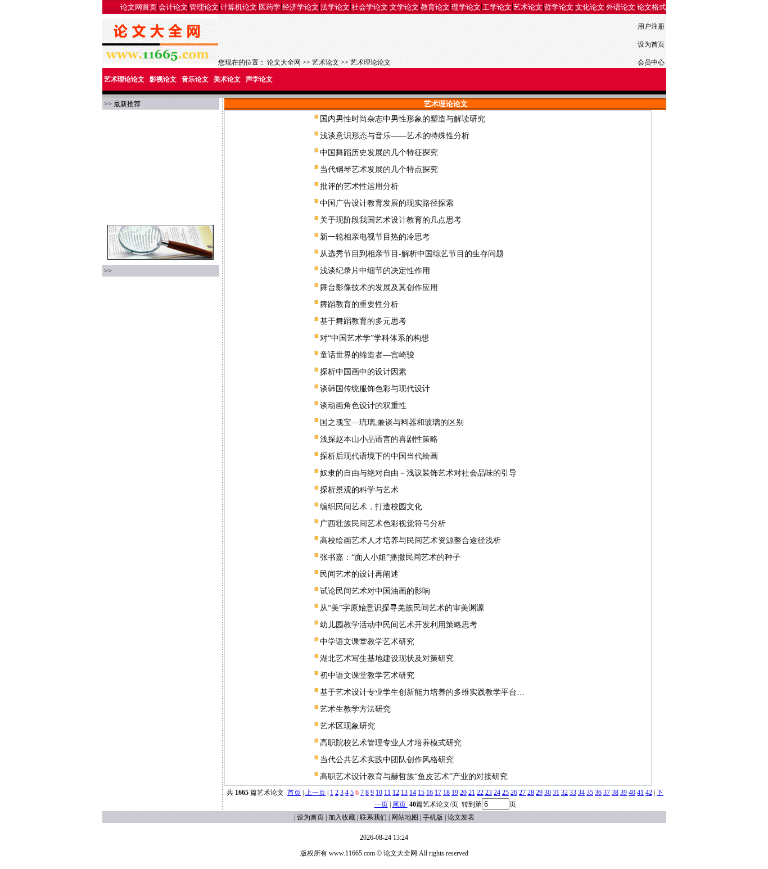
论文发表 (461, 817)
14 (412, 792)
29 (539, 792)
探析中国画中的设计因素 (363, 372)
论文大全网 (284, 62)
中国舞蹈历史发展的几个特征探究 (379, 152)
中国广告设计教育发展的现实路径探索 (387, 203)
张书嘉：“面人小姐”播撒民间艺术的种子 (390, 557)
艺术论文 (528, 7)
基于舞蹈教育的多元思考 (363, 321)
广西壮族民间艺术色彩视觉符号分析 (383, 523)
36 (598, 792)
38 (615, 792)
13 (404, 792)
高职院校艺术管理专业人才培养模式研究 (391, 743)
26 (514, 792)
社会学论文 (369, 7)
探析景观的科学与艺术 (359, 490)
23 (488, 792)
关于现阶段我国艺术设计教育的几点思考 (391, 220)
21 (471, 792)
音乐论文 (195, 79)
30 (547, 792)
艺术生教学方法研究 (355, 709)
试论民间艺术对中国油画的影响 (375, 591)
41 (640, 792)
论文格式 (651, 7)
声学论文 (259, 79)
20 (463, 792)
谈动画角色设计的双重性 (363, 405)
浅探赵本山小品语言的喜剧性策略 (379, 439)
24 (497, 792)
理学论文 (466, 7)
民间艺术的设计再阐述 (359, 574)
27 (522, 792)
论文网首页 (138, 7)
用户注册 (651, 26)
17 (438, 792)
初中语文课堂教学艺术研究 (367, 675)
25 (505, 792)
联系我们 (373, 817)
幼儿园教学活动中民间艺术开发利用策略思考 (398, 625)
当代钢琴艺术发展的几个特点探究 (379, 169)
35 (589, 792)
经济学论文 (300, 7)
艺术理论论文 (370, 62)
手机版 (433, 817)
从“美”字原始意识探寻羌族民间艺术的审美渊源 (402, 608)
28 (530, 792)
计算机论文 (238, 7)
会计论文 (173, 7)
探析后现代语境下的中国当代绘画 (379, 456)
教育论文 (435, 7)
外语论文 (620, 7)
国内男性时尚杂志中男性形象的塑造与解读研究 (402, 119)
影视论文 (163, 79)
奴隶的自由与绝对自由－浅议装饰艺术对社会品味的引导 (418, 473)
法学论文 (335, 7)
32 (564, 792)
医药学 (270, 7)
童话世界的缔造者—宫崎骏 (367, 355)
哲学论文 (558, 7)
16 (429, 792)
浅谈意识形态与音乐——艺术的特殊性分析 (394, 136)
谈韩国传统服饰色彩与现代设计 (375, 388)
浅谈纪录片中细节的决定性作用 (375, 270)
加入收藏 (341, 817)
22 (480, 792)
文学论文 (404, 7)
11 (387, 792)
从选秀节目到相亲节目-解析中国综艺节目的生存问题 (412, 254)
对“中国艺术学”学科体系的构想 (374, 338)
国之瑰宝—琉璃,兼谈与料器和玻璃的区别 (392, 422)
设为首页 (651, 44)
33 (573, 792)
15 (421, 792)
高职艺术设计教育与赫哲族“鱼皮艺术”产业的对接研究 (414, 776)
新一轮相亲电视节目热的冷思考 (375, 237)
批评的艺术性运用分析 (359, 186)
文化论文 (589, 7)
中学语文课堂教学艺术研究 (367, 641)
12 (395, 792)
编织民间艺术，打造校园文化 (371, 507)
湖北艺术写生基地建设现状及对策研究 (387, 658)
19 (454, 792)
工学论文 (497, 7)
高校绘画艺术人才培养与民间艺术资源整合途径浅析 (410, 540)
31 (556, 792)
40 (632, 792)
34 (581, 792)
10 (379, 792)
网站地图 (404, 817)
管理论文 (204, 7)
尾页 (400, 804)
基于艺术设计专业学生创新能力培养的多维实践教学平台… (422, 692)
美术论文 (227, 79)
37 (606, 792)
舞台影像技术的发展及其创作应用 (379, 287)
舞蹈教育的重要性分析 (359, 304)
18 (446, 792)
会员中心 (651, 62)
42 (648, 792)
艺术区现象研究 (347, 726)
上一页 (315, 792)
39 (623, 792)
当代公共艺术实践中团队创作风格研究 (387, 759)
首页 (294, 792)
